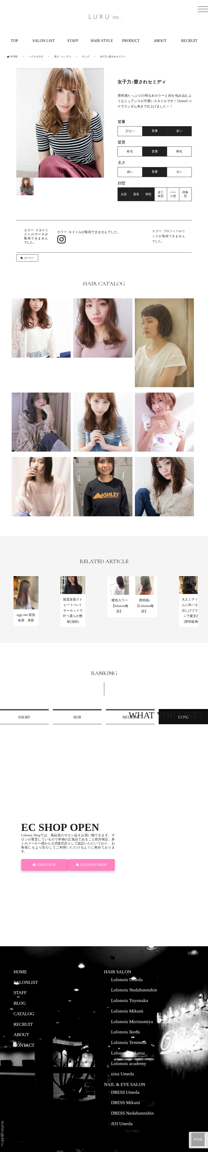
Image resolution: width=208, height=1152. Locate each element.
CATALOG (24, 1013)
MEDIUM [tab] (130, 717)
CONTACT (24, 1045)
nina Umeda (122, 1074)
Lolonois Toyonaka (129, 1000)
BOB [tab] (77, 717)
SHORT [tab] (24, 717)
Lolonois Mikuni (127, 1011)
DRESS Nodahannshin (132, 1113)
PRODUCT (131, 41)
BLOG (20, 1003)
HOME (20, 972)
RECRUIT (189, 41)
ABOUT (160, 41)
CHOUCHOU (46, 864)
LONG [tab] (183, 717)
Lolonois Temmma (129, 1042)
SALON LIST (43, 41)
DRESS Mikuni (125, 1102)
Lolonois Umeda (127, 979)
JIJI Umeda (122, 1123)
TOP (14, 41)
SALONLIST (26, 982)
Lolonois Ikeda (125, 1032)
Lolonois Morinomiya (132, 1021)
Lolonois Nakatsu (128, 1053)
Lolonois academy (128, 1063)
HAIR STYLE (102, 41)
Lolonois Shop (94, 864)
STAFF (73, 41)
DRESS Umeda (125, 1092)
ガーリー (29, 258)
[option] (60, 123)
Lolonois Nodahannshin (134, 990)
